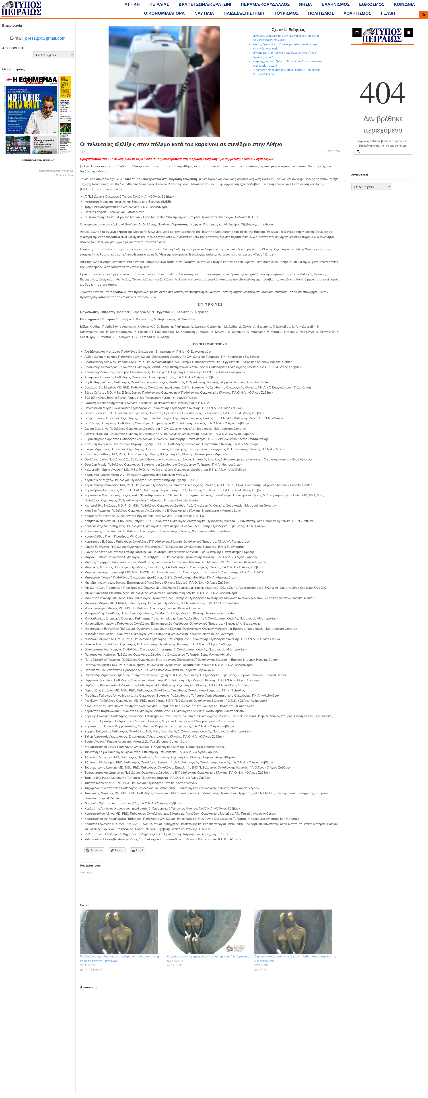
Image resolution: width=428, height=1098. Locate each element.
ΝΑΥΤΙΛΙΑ (204, 13)
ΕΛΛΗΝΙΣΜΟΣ (336, 4)
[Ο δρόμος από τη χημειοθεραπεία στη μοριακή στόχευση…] (208, 932)
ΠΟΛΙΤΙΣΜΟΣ (321, 13)
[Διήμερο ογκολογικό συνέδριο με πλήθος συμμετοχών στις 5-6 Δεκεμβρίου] (295, 932)
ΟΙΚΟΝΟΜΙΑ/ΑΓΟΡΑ (164, 13)
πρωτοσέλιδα (31, 160)
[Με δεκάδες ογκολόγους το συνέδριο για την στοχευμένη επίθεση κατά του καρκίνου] (121, 932)
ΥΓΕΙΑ (84, 151)
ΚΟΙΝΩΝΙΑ (404, 4)
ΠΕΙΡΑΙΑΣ (159, 4)
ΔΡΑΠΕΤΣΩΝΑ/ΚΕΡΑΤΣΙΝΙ (205, 4)
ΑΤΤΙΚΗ (132, 4)
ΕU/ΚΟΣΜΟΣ (371, 4)
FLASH (388, 13)
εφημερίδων (49, 160)
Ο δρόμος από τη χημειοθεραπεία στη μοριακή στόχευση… (208, 956)
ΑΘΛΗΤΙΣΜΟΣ (357, 13)
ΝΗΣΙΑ (305, 4)
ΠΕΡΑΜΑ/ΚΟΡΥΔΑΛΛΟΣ (265, 4)
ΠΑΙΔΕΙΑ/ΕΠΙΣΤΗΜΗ (244, 13)
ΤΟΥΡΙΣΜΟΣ (286, 13)
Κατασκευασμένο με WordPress (56, 170)
